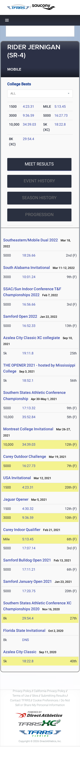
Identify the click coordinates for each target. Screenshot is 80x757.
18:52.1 (27, 380)
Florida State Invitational (24, 630)
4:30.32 (27, 509)
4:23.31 (28, 106)
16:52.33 (28, 326)
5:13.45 (60, 106)
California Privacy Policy (49, 691)
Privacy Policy (22, 691)
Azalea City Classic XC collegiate (31, 337)
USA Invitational (17, 478)
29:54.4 (28, 139)
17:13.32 (28, 408)
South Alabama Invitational (26, 267)
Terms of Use (20, 695)
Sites (35, 695)
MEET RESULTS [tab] (39, 164)
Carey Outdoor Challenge (24, 456)
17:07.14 (28, 548)
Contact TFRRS (20, 700)
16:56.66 (28, 304)
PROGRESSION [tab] (39, 214)
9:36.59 (28, 115)
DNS (25, 640)
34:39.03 (29, 124)
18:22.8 (60, 124)
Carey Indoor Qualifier (21, 529)
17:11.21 (28, 569)
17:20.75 (28, 591)
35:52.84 (28, 417)
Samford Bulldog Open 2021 (27, 560)
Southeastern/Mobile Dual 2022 (30, 240)
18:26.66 (28, 255)
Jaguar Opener (15, 499)
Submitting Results (53, 695)
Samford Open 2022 (20, 316)
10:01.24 (28, 277)
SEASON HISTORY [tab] (39, 197)
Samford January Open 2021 (27, 581)
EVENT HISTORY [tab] (39, 180)
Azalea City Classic (19, 652)
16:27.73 (61, 115)
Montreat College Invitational (28, 429)
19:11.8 (27, 353)
